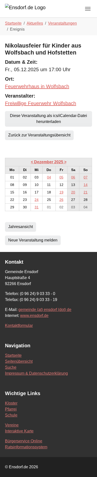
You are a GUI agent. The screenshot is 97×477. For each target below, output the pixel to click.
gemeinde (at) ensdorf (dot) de (44, 309)
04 (49, 177)
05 (61, 177)
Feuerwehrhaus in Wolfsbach (37, 86)
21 (86, 192)
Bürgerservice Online (23, 441)
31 (37, 207)
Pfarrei (11, 409)
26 (61, 200)
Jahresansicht (20, 227)
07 (86, 177)
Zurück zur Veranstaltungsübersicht (39, 135)
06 (73, 177)
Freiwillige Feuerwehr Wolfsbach (40, 103)
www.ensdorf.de (34, 315)
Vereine (12, 425)
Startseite (13, 355)
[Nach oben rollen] (86, 466)
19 (61, 192)
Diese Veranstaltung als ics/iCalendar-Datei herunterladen (48, 119)
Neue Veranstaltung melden (32, 240)
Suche (10, 367)
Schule (11, 415)
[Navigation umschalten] (88, 8)
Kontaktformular (19, 325)
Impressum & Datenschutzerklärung (36, 373)
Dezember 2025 (49, 162)
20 (73, 192)
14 (86, 185)
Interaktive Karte (19, 431)
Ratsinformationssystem (26, 447)
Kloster (11, 403)
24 (37, 200)
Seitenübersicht (19, 361)
